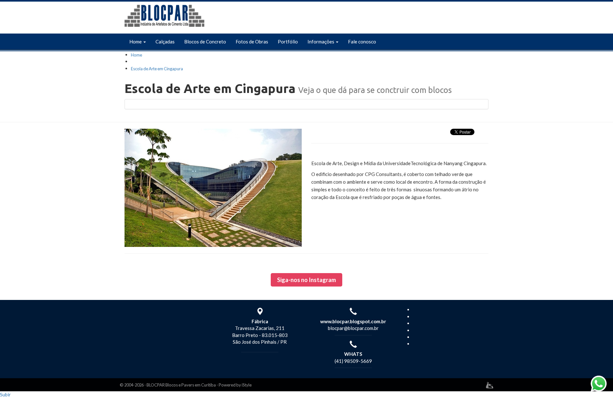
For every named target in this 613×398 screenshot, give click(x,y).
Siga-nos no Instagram (306, 279)
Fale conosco (362, 41)
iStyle (247, 384)
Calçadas (165, 41)
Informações (321, 41)
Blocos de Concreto (205, 41)
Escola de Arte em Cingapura (157, 68)
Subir (5, 394)
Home (136, 41)
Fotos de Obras (252, 41)
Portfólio (288, 41)
